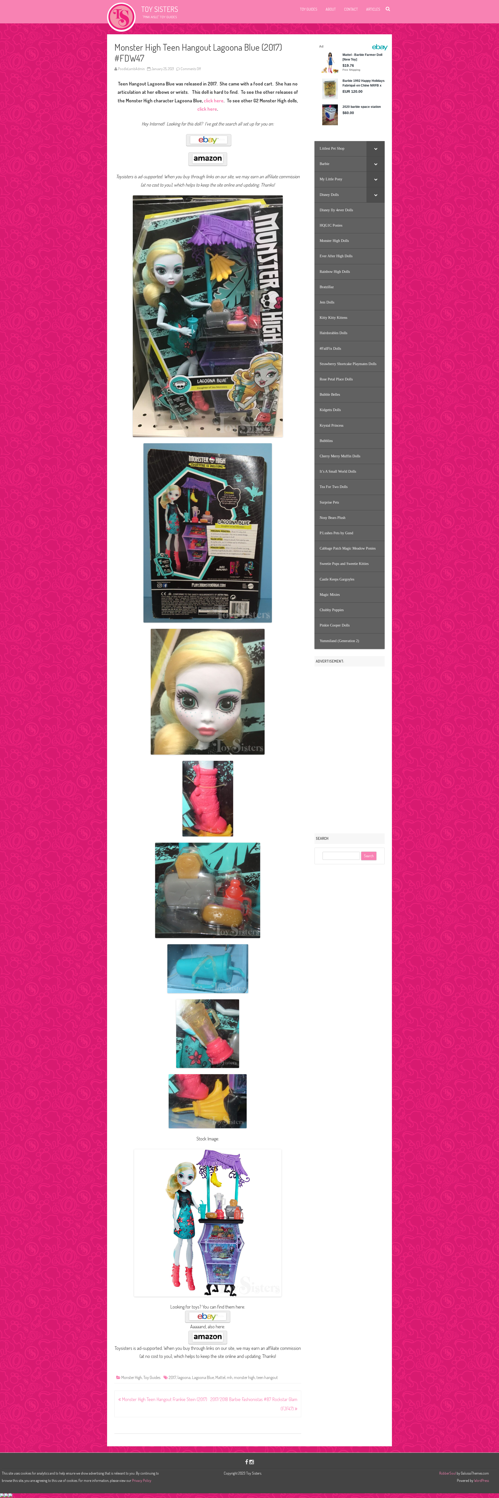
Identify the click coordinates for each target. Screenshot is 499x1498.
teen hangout (267, 1377)
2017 (172, 1377)
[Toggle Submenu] (375, 148)
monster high (244, 1377)
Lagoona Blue (203, 1377)
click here (214, 100)
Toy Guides (308, 9)
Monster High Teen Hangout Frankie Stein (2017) (164, 1399)
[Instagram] (251, 1461)
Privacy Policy (141, 1480)
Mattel (220, 1377)
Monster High (131, 1377)
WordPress (481, 1480)
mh (229, 1377)
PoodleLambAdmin (131, 69)
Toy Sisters (159, 9)
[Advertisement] (349, 748)
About (331, 9)
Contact (351, 9)
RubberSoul (447, 1473)
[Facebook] (246, 1461)
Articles (373, 9)
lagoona (184, 1377)
